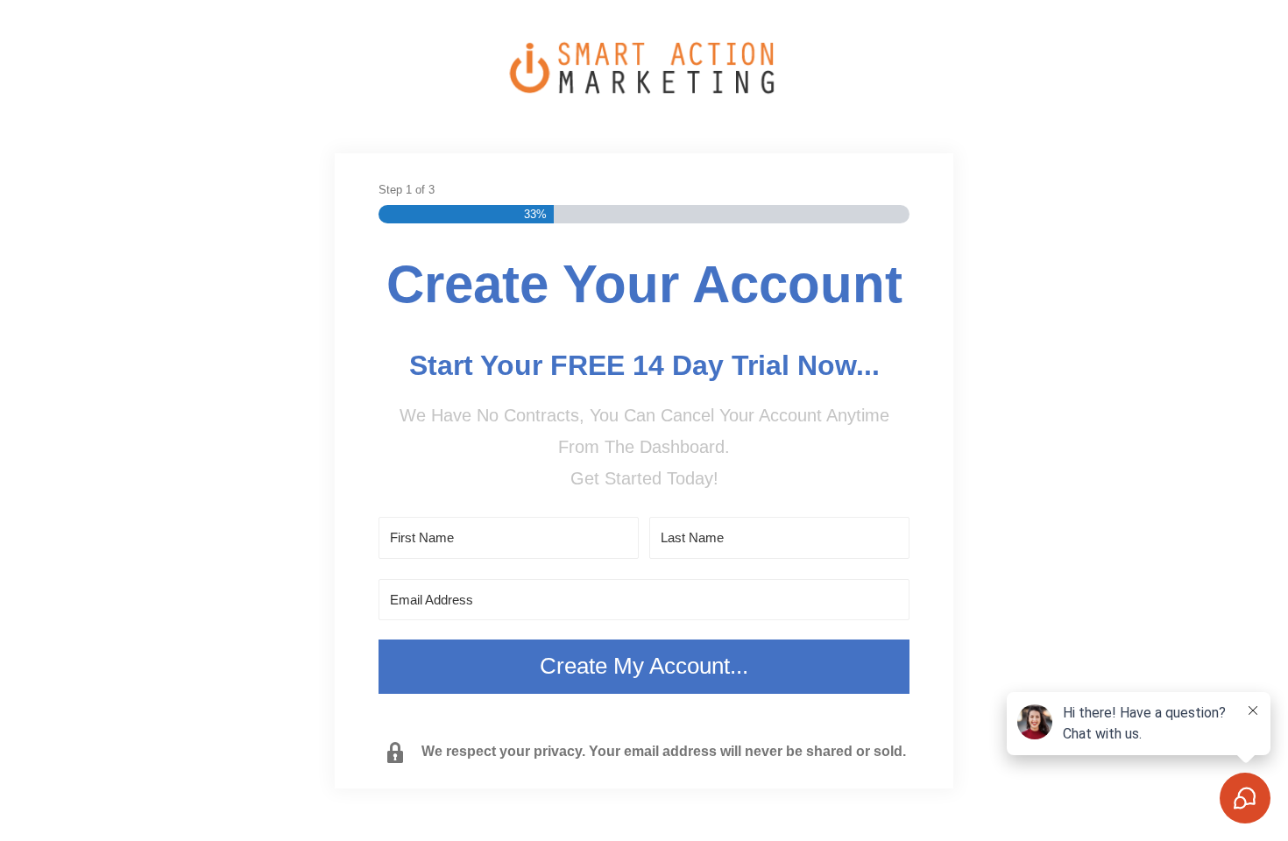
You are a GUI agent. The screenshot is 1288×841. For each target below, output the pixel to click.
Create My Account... (644, 666)
